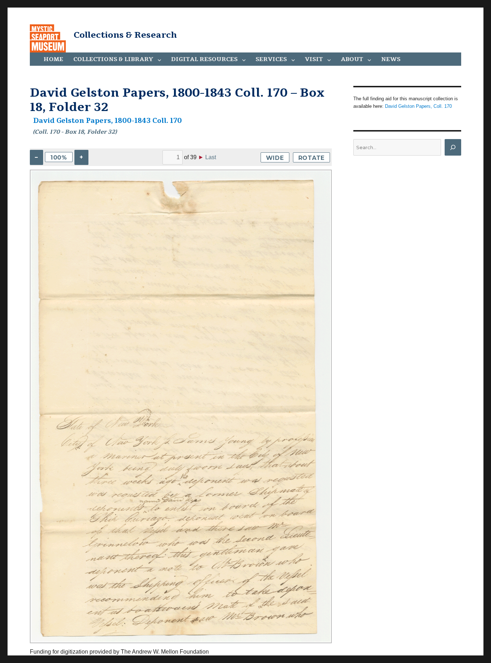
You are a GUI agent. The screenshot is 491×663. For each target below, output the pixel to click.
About (352, 59)
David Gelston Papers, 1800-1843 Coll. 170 (107, 120)
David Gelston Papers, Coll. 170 (418, 106)
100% (58, 157)
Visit (314, 59)
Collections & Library (113, 59)
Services (271, 59)
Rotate (311, 158)
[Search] (453, 147)
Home (53, 59)
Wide (275, 158)
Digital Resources (204, 59)
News (390, 59)
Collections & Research (125, 35)
